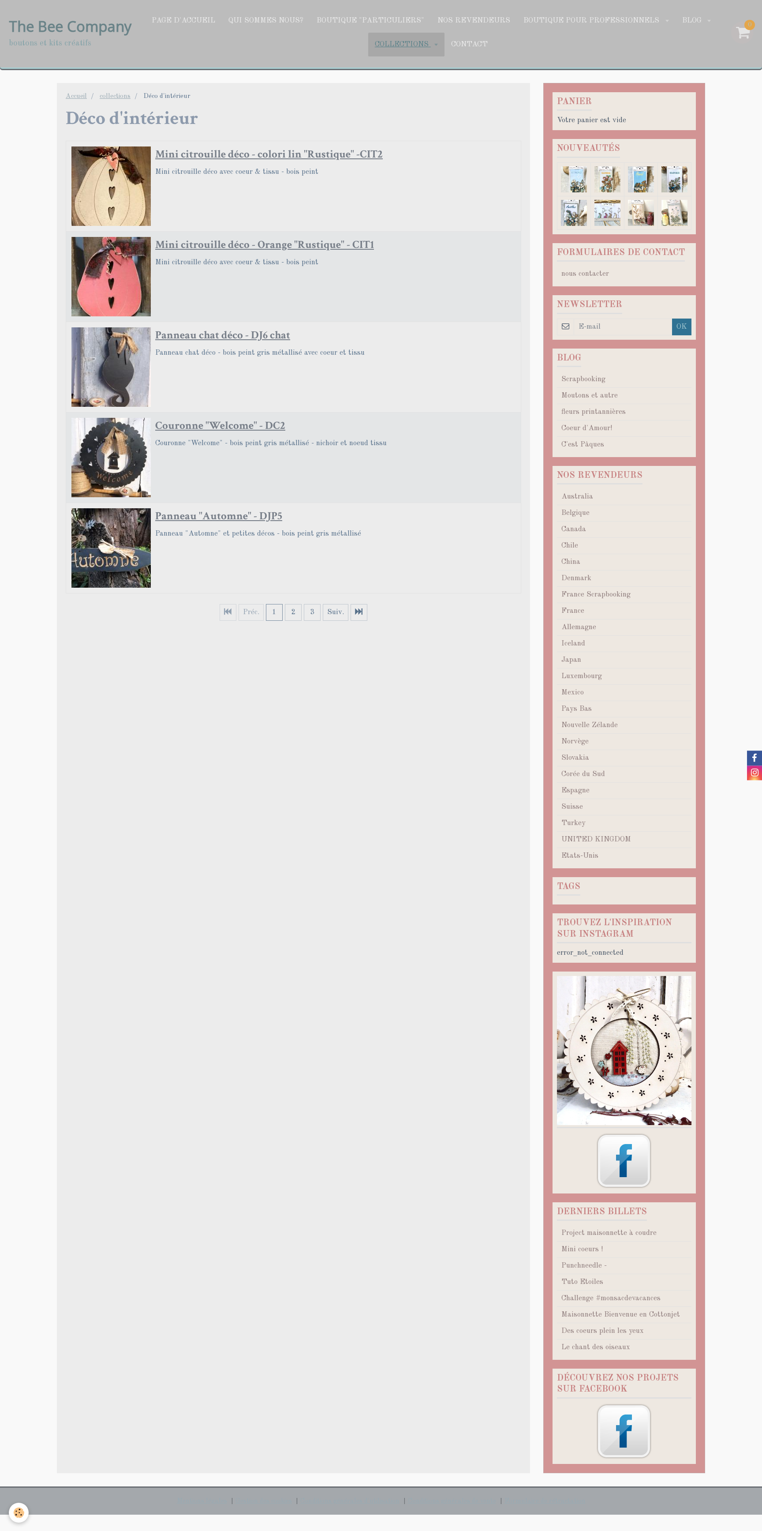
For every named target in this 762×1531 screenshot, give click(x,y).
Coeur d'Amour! (586, 428)
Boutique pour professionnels (592, 20)
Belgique (575, 513)
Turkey (573, 823)
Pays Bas (576, 709)
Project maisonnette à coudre (609, 1233)
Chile (569, 545)
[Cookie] (19, 1513)
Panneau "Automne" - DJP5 (218, 516)
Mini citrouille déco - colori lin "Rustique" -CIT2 (269, 154)
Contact (469, 44)
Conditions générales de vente (452, 1501)
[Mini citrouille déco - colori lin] (111, 186)
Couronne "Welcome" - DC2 (220, 425)
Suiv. (335, 612)
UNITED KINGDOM (596, 839)
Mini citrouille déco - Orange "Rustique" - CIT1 (264, 244)
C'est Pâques (582, 444)
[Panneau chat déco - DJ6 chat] (111, 367)
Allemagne (578, 627)
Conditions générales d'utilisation (350, 1501)
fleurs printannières (593, 412)
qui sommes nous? (265, 20)
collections (403, 44)
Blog (693, 20)
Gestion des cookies (263, 1501)
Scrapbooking (583, 379)
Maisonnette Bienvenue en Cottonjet (620, 1314)
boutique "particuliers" (370, 20)
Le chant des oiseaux (595, 1347)
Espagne (575, 790)
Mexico (572, 692)
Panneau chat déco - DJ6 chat (222, 335)
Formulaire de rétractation (545, 1501)
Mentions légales (202, 1501)
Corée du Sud (583, 774)
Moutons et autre (589, 395)
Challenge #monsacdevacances (611, 1298)
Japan (571, 660)
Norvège (575, 741)
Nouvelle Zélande (589, 725)
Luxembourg (581, 676)
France (572, 611)
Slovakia (575, 758)
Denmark (576, 578)
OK (681, 326)
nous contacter (585, 274)
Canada (573, 529)
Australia (577, 496)
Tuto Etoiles (582, 1282)
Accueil (76, 96)
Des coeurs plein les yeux (602, 1331)
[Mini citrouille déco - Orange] (111, 276)
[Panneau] (111, 548)
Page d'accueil (183, 20)
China (570, 562)
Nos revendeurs (473, 20)
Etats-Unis (579, 855)
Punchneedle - (584, 1265)
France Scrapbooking (596, 594)
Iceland (573, 643)
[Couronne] (111, 457)
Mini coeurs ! (582, 1249)
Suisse (572, 807)
